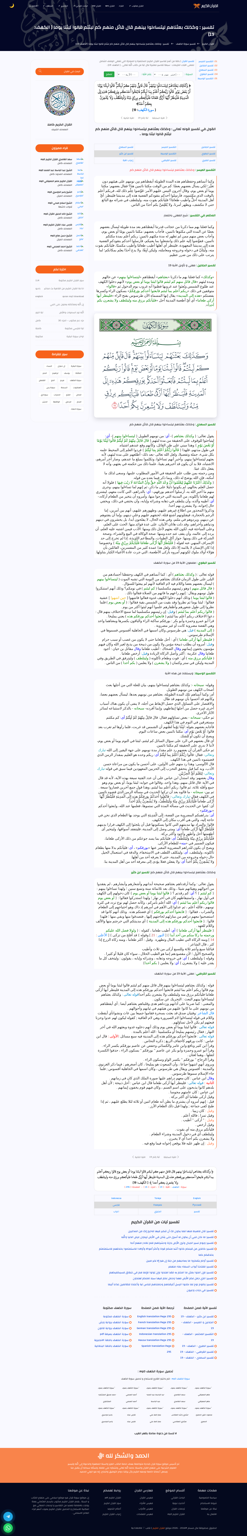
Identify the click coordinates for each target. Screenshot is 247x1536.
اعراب (116, 1211)
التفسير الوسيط (205, 78)
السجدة (64, 387)
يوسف (67, 373)
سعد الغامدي (179, 1401)
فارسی (116, 1205)
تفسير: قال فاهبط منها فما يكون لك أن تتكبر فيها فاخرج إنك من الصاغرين (171, 1231)
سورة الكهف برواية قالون (113, 1328)
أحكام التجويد (114, 1509)
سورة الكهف (146, 109)
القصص (42, 380)
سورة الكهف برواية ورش (114, 1322)
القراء (121, 6)
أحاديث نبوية (178, 1503)
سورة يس (50, 387)
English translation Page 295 (154, 1316)
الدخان (78, 395)
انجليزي (157, 1211)
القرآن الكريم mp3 (176, 1514)
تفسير (197, 1211)
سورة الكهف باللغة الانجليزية (111, 1340)
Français (157, 1205)
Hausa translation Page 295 (154, 1340)
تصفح (109, 74)
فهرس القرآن (146, 1498)
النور (161, 935)
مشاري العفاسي (180, 1421)
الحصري (204, 1421)
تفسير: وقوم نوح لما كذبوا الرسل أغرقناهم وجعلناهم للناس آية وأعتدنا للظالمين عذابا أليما (161, 1284)
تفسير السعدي (206, 70)
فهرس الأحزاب (146, 1509)
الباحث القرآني (82, 6)
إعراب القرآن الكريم (111, 1514)
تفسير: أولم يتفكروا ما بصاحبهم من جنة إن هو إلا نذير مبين (180, 1260)
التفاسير (64, 6)
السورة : (189, 74)
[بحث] (40, 71)
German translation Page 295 (154, 1328)
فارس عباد (131, 1421)
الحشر (44, 402)
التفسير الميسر (206, 61)
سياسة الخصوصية (208, 1498)
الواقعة (56, 402)
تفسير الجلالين (206, 65)
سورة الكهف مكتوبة (116, 1316)
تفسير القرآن (187, 61)
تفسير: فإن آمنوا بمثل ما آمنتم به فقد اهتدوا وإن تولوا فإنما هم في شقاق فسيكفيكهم (161, 1272)
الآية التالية (128, 118)
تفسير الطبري (208, 160)
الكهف (175, 1187)
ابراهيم (55, 373)
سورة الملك (76, 409)
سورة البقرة (76, 366)
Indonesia (116, 1198)
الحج (53, 380)
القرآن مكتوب (137, 6)
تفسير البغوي (206, 74)
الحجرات (57, 395)
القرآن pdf (96, 6)
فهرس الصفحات (145, 1514)
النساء (49, 366)
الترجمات (49, 6)
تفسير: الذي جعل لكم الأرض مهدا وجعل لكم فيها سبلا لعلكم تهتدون (173, 1278)
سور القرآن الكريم (112, 1503)
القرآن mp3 (110, 6)
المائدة (78, 373)
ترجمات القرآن (178, 1509)
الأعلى (102, 935)
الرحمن (68, 402)
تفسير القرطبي (168, 160)
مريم (62, 380)
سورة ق (44, 395)
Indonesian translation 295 (155, 1334)
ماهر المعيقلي (204, 1401)
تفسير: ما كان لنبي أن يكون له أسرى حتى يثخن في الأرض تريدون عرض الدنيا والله (167, 1237)
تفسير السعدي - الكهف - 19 (197, 1357)
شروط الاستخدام (208, 1503)
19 (161, 1187)
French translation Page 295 (154, 1322)
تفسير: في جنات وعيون (200, 1290)
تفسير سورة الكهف (185, 44)
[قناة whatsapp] (8, 1528)
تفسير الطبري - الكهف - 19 (198, 1345)
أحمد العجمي (131, 1401)
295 (128, 1187)
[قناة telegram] (8, 1516)
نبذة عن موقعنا (209, 1509)
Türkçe (157, 1198)
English (197, 1198)
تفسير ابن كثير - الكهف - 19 (197, 1316)
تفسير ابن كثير (126, 153)
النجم (79, 402)
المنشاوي (107, 1401)
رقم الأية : (147, 74)
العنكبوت (77, 387)
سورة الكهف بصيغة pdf (114, 1334)
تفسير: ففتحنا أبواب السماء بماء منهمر (191, 1266)
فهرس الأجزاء (146, 1503)
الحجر (45, 373)
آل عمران (61, 366)
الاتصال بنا (33, 6)
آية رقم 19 (143, 118)
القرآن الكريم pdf (113, 1498)
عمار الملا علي (155, 1421)
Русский (197, 1205)
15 (145, 1187)
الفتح (68, 395)
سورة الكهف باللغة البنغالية (111, 1345)
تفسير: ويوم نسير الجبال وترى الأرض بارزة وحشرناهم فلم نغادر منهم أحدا (172, 1242)
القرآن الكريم (207, 44)
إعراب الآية (128, 160)
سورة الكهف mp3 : (180, 1379)
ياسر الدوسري (107, 1421)
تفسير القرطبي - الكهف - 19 (197, 1351)
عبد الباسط (155, 1401)
